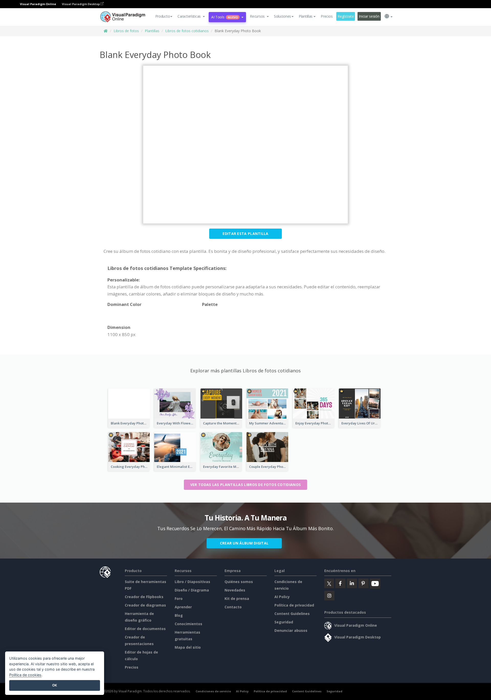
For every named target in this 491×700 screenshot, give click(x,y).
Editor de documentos (145, 628)
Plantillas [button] (306, 16)
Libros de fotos (126, 30)
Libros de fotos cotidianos (187, 30)
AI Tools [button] (224, 17)
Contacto (233, 606)
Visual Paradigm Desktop (81, 4)
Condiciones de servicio (213, 691)
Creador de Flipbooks (144, 596)
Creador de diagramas (145, 605)
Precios (326, 16)
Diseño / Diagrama (192, 590)
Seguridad (283, 622)
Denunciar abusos (290, 630)
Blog (179, 615)
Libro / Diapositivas (192, 581)
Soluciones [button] (282, 16)
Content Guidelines (292, 613)
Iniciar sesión (369, 16)
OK (54, 685)
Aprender (183, 606)
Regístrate (346, 16)
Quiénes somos (239, 581)
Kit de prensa (237, 598)
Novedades (235, 590)
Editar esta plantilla (245, 233)
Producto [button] (162, 16)
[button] (191, 16)
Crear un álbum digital (244, 543)
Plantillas (152, 30)
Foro (179, 598)
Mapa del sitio (188, 647)
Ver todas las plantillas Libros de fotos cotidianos (245, 484)
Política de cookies (25, 675)
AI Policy (282, 596)
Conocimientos (188, 623)
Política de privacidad (294, 605)
